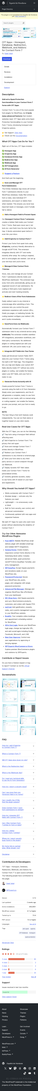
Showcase (24, 1009)
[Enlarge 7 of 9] (33, 706)
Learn (4, 1026)
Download (7, 59)
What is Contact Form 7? (11, 754)
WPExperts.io (11, 890)
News (4, 1013)
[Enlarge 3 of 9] (15, 707)
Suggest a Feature (12, 173)
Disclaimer (6, 854)
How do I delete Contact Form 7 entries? (11, 832)
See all (33, 977)
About (4, 1009)
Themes (23, 1013)
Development (9, 82)
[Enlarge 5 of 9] (33, 681)
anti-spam (26, 928)
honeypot (32, 933)
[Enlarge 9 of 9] (33, 728)
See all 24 (33, 924)
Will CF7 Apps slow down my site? (15, 760)
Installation (8, 77)
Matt (5, 1047)
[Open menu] (35, 3)
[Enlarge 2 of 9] (15, 692)
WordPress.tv (8, 1037)
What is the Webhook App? (12, 773)
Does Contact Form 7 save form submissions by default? (13, 809)
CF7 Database (23, 933)
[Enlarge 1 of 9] (15, 681)
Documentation (21, 136)
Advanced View (8, 943)
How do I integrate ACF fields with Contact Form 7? (12, 816)
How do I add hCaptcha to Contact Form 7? (11, 746)
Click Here (18, 133)
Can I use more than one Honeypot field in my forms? (12, 793)
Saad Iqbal (9, 53)
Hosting (5, 1016)
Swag (23, 1037)
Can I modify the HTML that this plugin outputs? (11, 801)
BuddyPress (7, 1054)
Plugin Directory (7, 9)
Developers (6, 1033)
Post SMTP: (9, 541)
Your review (6, 977)
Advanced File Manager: (14, 589)
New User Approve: (12, 637)
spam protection (30, 937)
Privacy (5, 1020)
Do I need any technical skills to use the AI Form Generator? (13, 779)
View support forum (9, 997)
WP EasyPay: (10, 568)
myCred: (8, 607)
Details (6, 67)
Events (22, 1030)
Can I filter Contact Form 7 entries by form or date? (12, 824)
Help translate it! (20, 16)
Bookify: (8, 616)
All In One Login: (11, 625)
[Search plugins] (23, 23)
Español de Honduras (15, 1063)
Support (7, 88)
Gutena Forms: (11, 550)
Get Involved (25, 1026)
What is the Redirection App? (13, 766)
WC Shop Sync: (11, 598)
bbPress (6, 1051)
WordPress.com (9, 1044)
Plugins (22, 1016)
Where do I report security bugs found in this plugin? (12, 839)
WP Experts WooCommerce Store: (19, 646)
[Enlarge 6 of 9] (33, 692)
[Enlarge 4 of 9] (15, 722)
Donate (24, 1033)
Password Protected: (13, 577)
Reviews (7, 72)
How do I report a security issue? (14, 787)
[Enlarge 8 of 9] (33, 717)
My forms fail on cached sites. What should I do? (11, 847)
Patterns (23, 1020)
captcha (32, 928)
